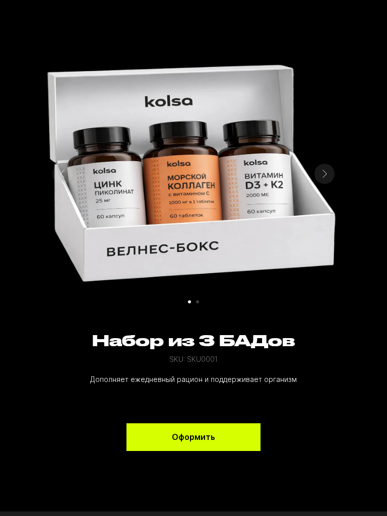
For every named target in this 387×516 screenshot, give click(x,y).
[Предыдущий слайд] (62, 174)
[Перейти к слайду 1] (189, 301)
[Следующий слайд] (324, 174)
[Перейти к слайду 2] (197, 301)
